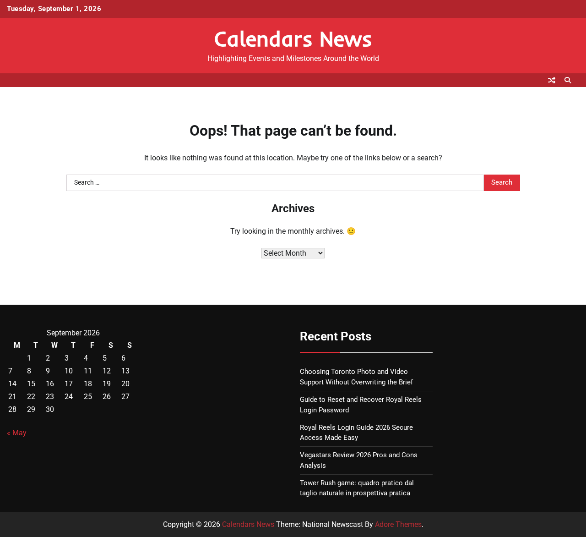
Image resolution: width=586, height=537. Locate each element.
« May (17, 432)
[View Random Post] (552, 80)
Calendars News (293, 38)
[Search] (568, 80)
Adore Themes (398, 524)
